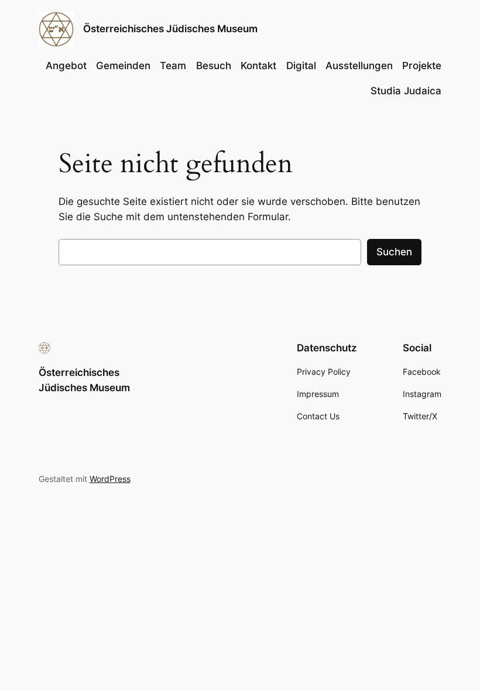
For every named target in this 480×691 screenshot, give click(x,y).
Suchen (394, 252)
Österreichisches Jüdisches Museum (170, 29)
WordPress (110, 479)
